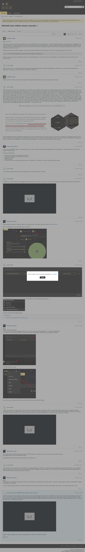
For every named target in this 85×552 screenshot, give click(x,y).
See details (54, 274)
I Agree (42, 277)
